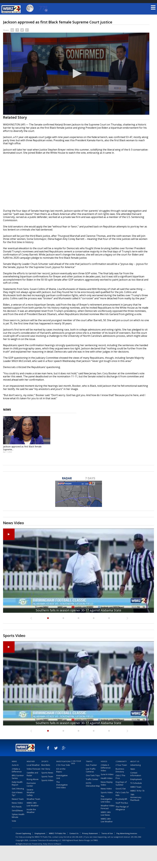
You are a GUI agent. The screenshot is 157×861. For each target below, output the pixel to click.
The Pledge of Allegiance (122, 808)
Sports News (47, 772)
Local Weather (33, 765)
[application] (76, 74)
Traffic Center (92, 779)
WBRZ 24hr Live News (106, 813)
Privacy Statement (90, 833)
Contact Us (73, 833)
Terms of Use (107, 833)
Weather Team (33, 799)
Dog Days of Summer (121, 783)
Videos (104, 761)
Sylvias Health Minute (18, 815)
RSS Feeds (17, 806)
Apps (132, 768)
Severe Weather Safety (31, 792)
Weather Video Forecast (108, 807)
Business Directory (120, 770)
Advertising (135, 765)
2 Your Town (121, 765)
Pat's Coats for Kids (122, 794)
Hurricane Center (31, 784)
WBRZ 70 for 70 (137, 790)
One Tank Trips (93, 775)
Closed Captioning (23, 833)
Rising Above (32, 779)
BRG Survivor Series (18, 777)
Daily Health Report (17, 783)
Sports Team (47, 776)
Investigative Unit (62, 777)
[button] (76, 73)
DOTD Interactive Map (93, 784)
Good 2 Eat (121, 788)
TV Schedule (136, 783)
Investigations (63, 761)
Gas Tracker (91, 765)
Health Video (107, 778)
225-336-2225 (77, 837)
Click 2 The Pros (120, 777)
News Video (17, 802)
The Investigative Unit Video (62, 785)
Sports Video (47, 780)
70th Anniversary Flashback (135, 797)
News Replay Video (107, 783)
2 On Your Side (63, 765)
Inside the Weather (31, 811)
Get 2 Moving (18, 788)
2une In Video (107, 774)
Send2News (17, 810)
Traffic (89, 761)
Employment (136, 779)
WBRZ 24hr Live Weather (33, 804)
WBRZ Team (135, 786)
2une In (15, 765)
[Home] (11, 9)
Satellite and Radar (32, 774)
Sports (44, 761)
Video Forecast (33, 768)
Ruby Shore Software (52, 844)
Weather (31, 761)
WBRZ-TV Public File (57, 833)
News (14, 761)
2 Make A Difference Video (106, 768)
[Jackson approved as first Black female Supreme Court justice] (26, 430)
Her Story (45, 768)
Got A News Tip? (17, 794)
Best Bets (45, 765)
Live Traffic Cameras (91, 770)
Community (121, 761)
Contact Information (135, 774)
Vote (14, 820)
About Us (134, 761)
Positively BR (121, 799)
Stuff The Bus (122, 802)
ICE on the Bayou (60, 770)
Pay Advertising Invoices (127, 833)
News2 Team (18, 799)
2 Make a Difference (17, 770)
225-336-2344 (136, 837)
